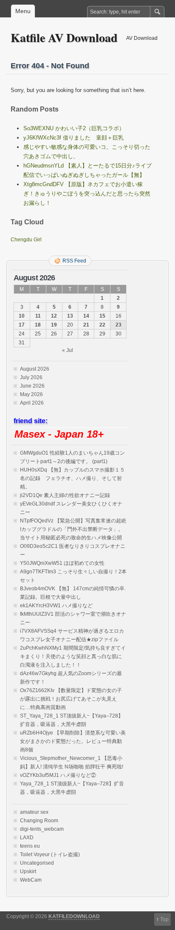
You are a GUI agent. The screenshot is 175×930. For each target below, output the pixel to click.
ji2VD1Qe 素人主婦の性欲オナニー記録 (65, 495)
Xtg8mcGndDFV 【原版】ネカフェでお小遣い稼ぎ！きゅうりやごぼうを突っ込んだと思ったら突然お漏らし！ (86, 193)
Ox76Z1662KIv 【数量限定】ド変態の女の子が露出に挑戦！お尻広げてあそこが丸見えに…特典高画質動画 (71, 698)
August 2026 (34, 369)
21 (86, 325)
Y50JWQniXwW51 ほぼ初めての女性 (62, 563)
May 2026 (31, 394)
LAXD (27, 838)
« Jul (67, 350)
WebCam (31, 880)
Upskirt (28, 871)
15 (102, 316)
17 (22, 325)
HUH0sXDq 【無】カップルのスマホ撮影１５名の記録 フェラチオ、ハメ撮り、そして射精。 (72, 478)
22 (102, 325)
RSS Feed (74, 261)
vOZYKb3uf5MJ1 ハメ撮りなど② (58, 775)
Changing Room (39, 821)
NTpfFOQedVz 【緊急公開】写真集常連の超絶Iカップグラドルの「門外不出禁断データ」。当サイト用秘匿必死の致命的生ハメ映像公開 (73, 529)
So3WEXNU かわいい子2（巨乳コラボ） (73, 128)
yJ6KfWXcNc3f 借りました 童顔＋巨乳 (73, 137)
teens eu (30, 846)
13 (70, 316)
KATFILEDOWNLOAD (74, 916)
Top (164, 919)
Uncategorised (37, 863)
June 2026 (32, 386)
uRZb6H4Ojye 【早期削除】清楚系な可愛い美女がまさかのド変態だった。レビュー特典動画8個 (73, 741)
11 (38, 316)
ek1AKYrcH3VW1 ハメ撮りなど (56, 606)
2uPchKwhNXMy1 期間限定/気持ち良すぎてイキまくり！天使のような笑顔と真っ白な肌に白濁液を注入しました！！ (73, 656)
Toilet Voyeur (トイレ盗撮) (50, 854)
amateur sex (34, 812)
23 (118, 325)
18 (38, 325)
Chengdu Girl (26, 240)
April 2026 (32, 403)
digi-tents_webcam (42, 829)
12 (54, 316)
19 (54, 325)
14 (86, 316)
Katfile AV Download (64, 37)
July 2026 (31, 377)
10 (22, 316)
